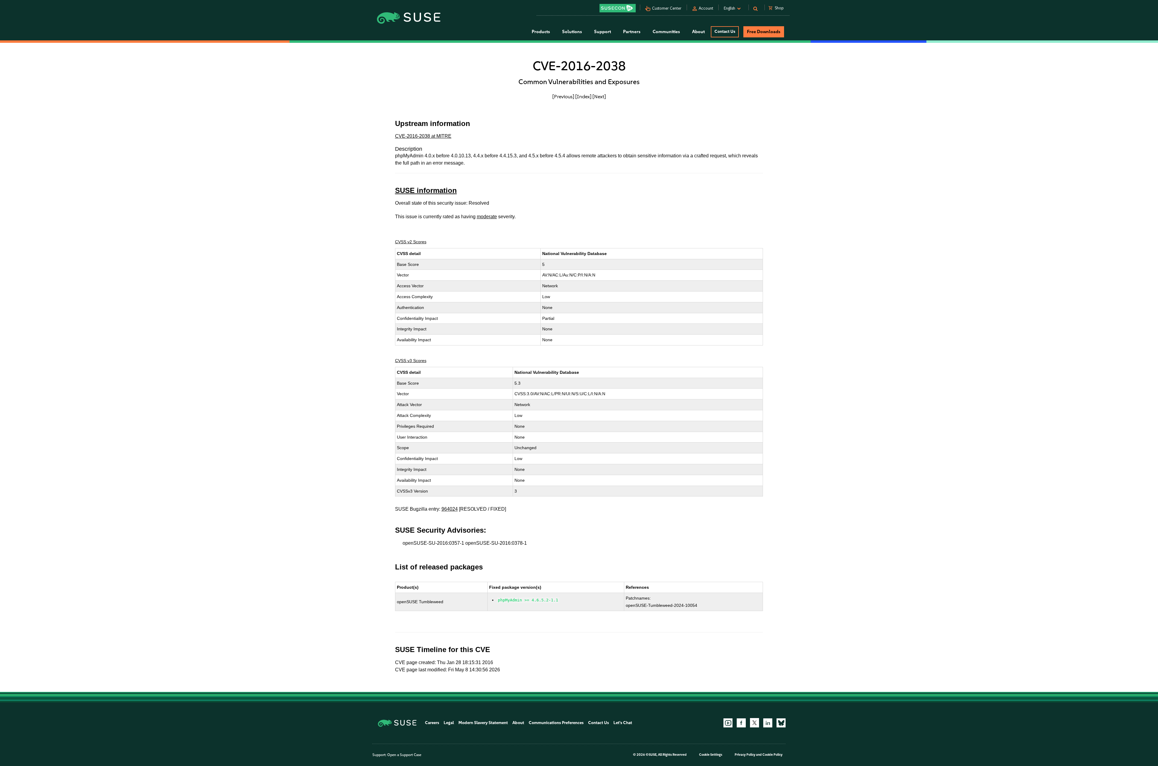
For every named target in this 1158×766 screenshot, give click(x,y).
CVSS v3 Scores (410, 360)
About (518, 722)
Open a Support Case (404, 755)
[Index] (583, 96)
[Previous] (563, 96)
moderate (487, 216)
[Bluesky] (781, 722)
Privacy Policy (745, 755)
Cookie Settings (710, 755)
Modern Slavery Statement (483, 722)
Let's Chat (622, 722)
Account (706, 8)
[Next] (599, 96)
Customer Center (667, 8)
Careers (432, 722)
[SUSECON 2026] (618, 8)
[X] (754, 722)
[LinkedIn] (767, 722)
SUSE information (426, 190)
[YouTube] (727, 722)
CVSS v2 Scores (410, 241)
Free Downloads (763, 31)
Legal (449, 722)
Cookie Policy (772, 755)
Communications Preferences (556, 722)
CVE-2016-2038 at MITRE (423, 136)
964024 (449, 509)
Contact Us (724, 31)
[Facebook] (741, 722)
